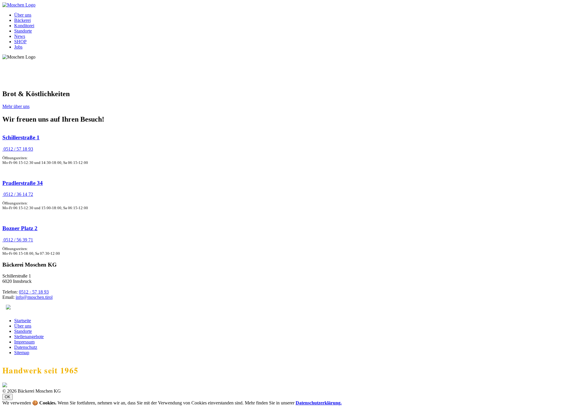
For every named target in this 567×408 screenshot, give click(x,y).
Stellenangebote (29, 336)
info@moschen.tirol (34, 297)
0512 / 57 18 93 (17, 148)
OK (7, 397)
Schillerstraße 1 (21, 137)
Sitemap (21, 352)
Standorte (23, 30)
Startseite (22, 320)
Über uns (22, 14)
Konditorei (24, 25)
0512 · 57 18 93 (34, 291)
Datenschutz (25, 347)
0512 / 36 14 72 (17, 194)
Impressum (24, 341)
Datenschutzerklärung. (319, 402)
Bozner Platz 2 (20, 228)
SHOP (20, 41)
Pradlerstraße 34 (22, 183)
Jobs (18, 46)
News (19, 36)
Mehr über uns (16, 106)
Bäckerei (22, 20)
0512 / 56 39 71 (17, 239)
